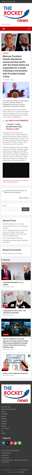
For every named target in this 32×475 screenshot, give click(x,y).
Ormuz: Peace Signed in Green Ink (12, 238)
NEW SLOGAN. (23, 198)
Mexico (26, 180)
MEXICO (3, 416)
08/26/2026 (6, 287)
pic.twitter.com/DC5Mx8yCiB (17, 120)
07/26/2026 (6, 315)
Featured (6, 260)
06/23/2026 (6, 349)
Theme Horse (24, 470)
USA (8, 182)
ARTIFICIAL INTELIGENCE (8, 409)
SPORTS (3, 426)
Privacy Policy (5, 458)
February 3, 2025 (12, 129)
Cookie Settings (6, 453)
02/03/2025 (6, 80)
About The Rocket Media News (10, 450)
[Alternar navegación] (3, 29)
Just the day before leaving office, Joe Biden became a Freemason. (15, 191)
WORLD (3, 433)
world (16, 182)
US (2, 431)
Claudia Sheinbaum (18, 180)
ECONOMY (4, 414)
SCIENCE (4, 424)
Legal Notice (5, 455)
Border (10, 180)
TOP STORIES (5, 428)
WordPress (21, 472)
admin (12, 80)
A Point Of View (6, 407)
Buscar (5, 205)
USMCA (12, 182)
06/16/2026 (6, 375)
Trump (4, 182)
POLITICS (5, 53)
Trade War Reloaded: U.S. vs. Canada (13, 224)
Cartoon (3, 412)
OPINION (5, 306)
